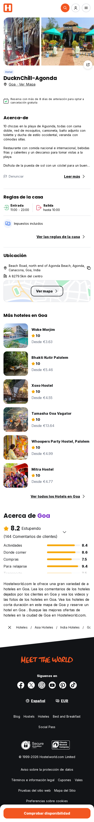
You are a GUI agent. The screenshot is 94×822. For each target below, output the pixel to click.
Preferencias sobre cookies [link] (47, 801)
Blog (17, 716)
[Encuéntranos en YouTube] (52, 685)
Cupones (64, 780)
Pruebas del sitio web (34, 790)
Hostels (29, 716)
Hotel (8, 72)
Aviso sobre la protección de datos (47, 769)
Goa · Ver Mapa (22, 84)
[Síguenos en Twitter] (31, 685)
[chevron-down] (64, 532)
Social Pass (46, 727)
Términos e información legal (32, 780)
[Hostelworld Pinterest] (62, 685)
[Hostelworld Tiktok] (73, 685)
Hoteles (43, 716)
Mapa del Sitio (64, 790)
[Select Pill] (65, 7)
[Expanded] (9, 627)
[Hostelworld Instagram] (41, 685)
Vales (79, 780)
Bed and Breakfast (67, 716)
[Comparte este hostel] (88, 64)
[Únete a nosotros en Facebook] (20, 685)
